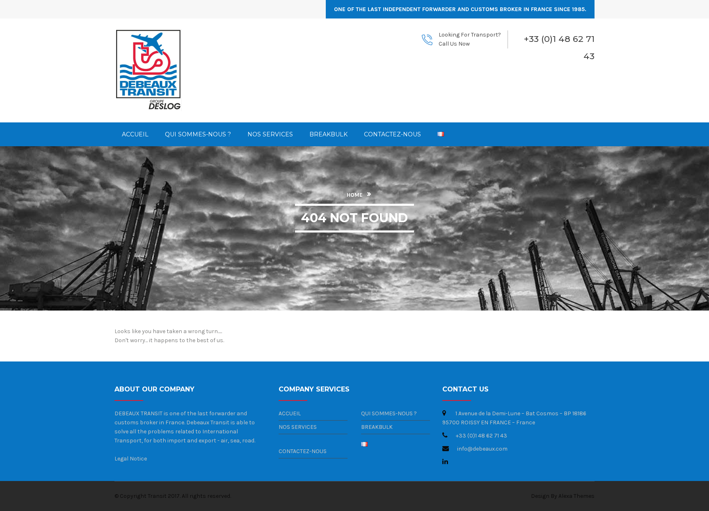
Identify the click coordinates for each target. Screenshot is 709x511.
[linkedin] (445, 461)
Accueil (290, 413)
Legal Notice (130, 458)
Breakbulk (377, 427)
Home (355, 194)
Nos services (298, 427)
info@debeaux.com (482, 448)
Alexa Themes (576, 496)
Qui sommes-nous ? (389, 413)
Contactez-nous (303, 451)
